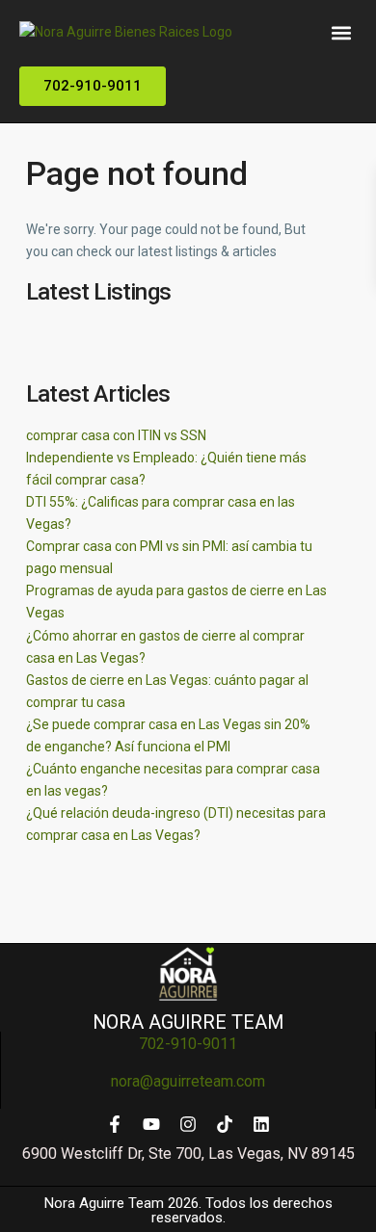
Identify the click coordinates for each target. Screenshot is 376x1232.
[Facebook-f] (114, 1124)
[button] (342, 32)
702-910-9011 (188, 1044)
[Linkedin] (261, 1124)
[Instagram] (188, 1124)
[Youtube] (151, 1124)
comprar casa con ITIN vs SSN (116, 435)
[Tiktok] (224, 1124)
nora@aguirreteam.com (188, 1081)
